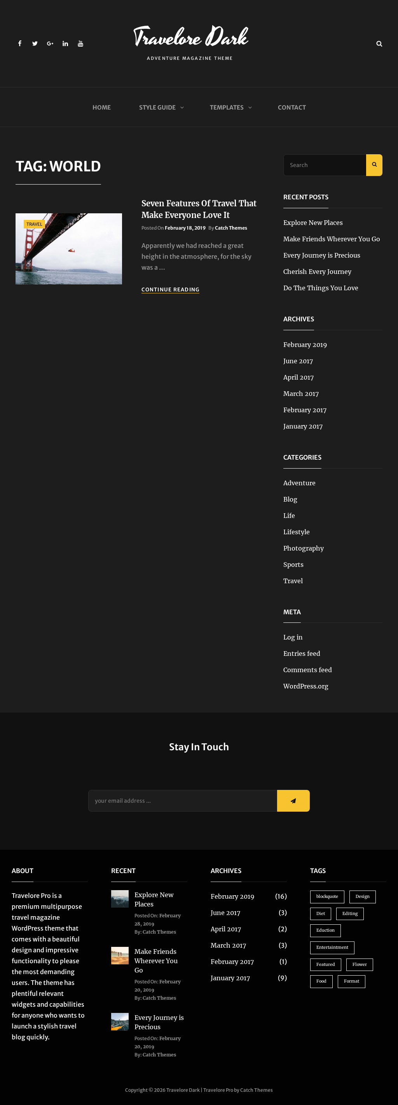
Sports (293, 564)
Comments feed (307, 670)
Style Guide (157, 107)
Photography (303, 548)
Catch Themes (231, 228)
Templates (227, 107)
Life (289, 515)
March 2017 (301, 393)
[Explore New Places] (120, 898)
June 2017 (298, 361)
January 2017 (303, 426)
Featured (325, 964)
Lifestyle (296, 532)
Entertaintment (332, 947)
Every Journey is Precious (321, 255)
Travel (34, 224)
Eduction (325, 930)
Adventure (299, 483)
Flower (360, 964)
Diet (320, 913)
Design (363, 896)
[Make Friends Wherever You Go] (120, 955)
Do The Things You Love (320, 288)
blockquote (327, 896)
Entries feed (301, 653)
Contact (292, 107)
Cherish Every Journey (317, 271)
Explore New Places (313, 223)
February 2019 (305, 345)
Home (102, 107)
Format (351, 981)
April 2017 (298, 377)
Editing (350, 913)
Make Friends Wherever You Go (331, 239)
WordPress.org (305, 686)
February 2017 (304, 410)
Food (321, 981)
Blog (290, 499)
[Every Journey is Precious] (120, 1021)
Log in (293, 637)
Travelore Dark (190, 38)
